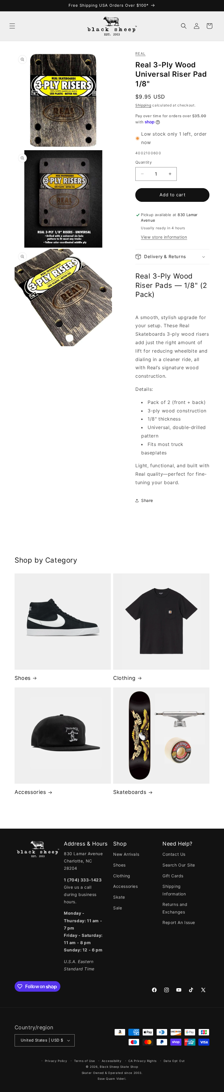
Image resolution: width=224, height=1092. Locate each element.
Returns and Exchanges (175, 908)
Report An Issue (178, 922)
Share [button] (147, 500)
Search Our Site (178, 864)
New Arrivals (126, 854)
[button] (12, 26)
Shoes (23, 678)
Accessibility (112, 1061)
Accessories (30, 792)
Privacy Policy (56, 1061)
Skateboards (129, 792)
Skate (119, 897)
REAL (140, 53)
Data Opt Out (174, 1061)
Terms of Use (84, 1061)
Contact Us (174, 854)
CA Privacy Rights (142, 1061)
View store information (164, 237)
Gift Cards (172, 875)
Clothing (124, 678)
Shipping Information (174, 890)
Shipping (143, 105)
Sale (117, 907)
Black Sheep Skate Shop (119, 1066)
